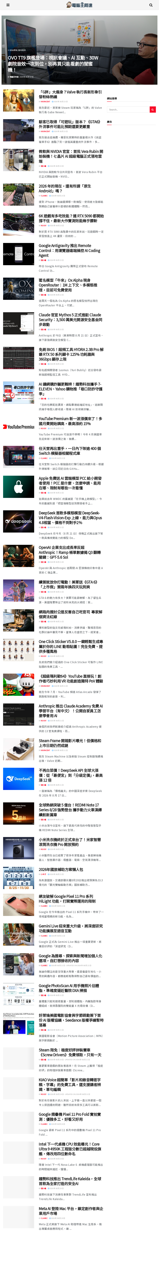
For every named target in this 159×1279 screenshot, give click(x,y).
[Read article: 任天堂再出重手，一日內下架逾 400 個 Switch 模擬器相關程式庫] (18, 457)
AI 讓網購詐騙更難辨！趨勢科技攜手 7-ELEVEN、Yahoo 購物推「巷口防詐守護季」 (70, 388)
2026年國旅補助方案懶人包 (61, 869)
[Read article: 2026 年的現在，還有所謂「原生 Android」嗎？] (18, 194)
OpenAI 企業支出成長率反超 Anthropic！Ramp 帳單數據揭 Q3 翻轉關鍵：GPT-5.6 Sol (70, 552)
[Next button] (147, 50)
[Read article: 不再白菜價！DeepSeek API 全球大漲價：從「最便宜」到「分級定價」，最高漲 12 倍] (18, 779)
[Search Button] (150, 4)
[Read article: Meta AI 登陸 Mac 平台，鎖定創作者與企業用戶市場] (18, 1217)
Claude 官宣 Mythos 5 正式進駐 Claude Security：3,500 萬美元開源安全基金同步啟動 (70, 319)
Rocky (43, 225)
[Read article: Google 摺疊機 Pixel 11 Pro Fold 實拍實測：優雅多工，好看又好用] (18, 1123)
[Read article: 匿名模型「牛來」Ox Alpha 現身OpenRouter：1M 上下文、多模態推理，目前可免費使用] (18, 289)
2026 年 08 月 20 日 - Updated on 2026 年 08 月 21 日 (69, 1059)
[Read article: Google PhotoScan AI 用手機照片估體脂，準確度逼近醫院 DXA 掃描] (18, 994)
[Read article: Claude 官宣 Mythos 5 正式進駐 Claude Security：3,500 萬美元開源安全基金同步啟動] (18, 323)
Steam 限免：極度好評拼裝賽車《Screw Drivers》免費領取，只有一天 (70, 1052)
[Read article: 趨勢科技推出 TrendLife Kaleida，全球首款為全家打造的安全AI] (18, 1187)
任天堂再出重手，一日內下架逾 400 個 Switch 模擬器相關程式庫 (70, 451)
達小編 (43, 166)
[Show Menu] (8, 4)
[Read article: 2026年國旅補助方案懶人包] (18, 878)
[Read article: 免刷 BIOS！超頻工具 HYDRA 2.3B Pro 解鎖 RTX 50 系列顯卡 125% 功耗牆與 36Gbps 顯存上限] (18, 358)
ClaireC (44, 195)
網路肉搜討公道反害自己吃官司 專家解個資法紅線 (70, 614)
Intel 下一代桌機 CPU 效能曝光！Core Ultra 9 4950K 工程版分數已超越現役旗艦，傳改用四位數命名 (70, 1148)
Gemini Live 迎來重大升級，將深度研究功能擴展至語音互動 (71, 928)
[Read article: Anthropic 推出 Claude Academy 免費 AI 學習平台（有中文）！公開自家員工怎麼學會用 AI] (18, 714)
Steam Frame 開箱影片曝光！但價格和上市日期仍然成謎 (70, 743)
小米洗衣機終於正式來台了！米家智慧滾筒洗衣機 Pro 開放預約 (70, 842)
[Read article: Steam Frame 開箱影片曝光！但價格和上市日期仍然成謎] (18, 749)
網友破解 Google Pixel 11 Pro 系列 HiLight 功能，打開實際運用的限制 (67, 898)
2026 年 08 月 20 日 (58, 1124)
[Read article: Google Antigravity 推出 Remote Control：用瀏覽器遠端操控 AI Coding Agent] (18, 254)
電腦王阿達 (14, 77)
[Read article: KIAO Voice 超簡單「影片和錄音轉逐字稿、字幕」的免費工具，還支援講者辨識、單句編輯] (18, 1088)
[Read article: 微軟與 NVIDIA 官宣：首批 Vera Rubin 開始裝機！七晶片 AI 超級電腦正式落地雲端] (18, 160)
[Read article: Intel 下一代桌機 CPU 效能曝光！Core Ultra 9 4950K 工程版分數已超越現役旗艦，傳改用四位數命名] (18, 1153)
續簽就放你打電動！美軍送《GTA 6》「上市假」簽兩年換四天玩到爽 (69, 584)
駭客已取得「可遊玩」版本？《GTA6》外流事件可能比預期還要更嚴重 (70, 124)
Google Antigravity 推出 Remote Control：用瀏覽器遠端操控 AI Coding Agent (69, 250)
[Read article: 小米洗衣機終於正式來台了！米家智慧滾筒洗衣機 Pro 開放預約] (18, 848)
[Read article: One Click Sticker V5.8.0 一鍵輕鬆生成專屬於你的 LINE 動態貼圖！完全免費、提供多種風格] (18, 650)
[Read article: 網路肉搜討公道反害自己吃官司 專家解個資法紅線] (18, 620)
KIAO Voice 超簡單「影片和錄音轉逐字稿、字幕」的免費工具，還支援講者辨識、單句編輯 (70, 1084)
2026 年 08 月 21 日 (56, 562)
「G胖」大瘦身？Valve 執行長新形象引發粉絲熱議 (70, 94)
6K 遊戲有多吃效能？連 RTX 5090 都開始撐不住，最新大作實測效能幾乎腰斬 (71, 218)
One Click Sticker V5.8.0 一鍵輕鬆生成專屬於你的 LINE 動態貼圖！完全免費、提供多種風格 (71, 646)
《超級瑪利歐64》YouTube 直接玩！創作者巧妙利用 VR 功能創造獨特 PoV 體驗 (71, 678)
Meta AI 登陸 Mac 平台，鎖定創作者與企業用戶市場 (71, 1211)
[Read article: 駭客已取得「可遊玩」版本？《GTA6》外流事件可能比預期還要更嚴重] (18, 130)
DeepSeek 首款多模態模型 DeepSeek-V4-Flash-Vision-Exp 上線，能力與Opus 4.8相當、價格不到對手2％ (70, 517)
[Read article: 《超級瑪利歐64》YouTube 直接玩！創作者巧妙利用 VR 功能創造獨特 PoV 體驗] (18, 685)
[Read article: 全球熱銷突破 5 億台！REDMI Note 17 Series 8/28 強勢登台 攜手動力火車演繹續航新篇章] (18, 813)
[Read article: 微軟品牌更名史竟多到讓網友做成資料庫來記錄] (18, 1247)
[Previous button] (11, 50)
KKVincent (45, 101)
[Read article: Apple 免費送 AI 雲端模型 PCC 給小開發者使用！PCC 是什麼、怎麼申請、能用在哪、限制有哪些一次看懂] (18, 487)
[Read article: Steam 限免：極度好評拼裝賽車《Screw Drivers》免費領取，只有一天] (18, 1058)
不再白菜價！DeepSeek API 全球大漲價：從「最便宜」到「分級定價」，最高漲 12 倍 (71, 775)
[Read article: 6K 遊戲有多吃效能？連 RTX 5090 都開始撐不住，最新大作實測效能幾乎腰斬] (18, 224)
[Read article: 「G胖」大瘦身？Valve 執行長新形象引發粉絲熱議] (18, 100)
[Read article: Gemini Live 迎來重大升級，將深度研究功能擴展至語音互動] (18, 934)
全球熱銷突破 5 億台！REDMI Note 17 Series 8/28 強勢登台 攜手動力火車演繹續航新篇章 (70, 809)
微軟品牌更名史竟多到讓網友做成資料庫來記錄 (70, 1240)
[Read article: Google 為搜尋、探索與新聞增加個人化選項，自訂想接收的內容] (18, 964)
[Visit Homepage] (79, 5)
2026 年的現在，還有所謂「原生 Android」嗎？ (65, 188)
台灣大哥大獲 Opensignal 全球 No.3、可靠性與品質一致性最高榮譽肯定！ (52, 66)
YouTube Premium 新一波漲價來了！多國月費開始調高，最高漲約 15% (70, 421)
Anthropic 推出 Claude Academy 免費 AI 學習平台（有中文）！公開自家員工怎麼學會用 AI (71, 710)
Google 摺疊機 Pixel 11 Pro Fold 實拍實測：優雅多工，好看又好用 (70, 1116)
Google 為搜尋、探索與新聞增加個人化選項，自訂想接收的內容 (70, 958)
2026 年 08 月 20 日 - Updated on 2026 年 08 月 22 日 (69, 1094)
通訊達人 (11, 56)
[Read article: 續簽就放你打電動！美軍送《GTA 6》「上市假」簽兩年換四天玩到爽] (18, 590)
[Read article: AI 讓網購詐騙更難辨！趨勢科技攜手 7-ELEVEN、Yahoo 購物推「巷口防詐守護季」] (18, 393)
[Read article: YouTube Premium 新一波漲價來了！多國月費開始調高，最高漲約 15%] (18, 427)
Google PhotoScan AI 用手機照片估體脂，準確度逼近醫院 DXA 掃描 (69, 988)
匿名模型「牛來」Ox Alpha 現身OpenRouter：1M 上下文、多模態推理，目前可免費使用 (68, 284)
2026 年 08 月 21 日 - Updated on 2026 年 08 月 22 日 (71, 965)
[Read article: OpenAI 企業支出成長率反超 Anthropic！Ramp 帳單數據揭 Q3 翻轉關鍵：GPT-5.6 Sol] (18, 556)
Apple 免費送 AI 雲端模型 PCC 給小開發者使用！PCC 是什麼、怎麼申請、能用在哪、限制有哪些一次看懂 (70, 482)
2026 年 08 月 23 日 (60, 101)
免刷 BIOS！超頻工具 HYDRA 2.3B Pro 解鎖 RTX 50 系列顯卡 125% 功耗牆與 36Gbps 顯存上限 (71, 354)
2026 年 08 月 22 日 (56, 294)
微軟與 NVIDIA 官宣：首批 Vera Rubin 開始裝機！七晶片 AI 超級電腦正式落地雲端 (71, 156)
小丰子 (43, 874)
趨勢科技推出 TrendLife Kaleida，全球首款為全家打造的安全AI (70, 1181)
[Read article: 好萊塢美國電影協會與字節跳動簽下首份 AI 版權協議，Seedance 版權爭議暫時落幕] (18, 1024)
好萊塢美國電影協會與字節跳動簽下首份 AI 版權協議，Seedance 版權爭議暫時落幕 (71, 1019)
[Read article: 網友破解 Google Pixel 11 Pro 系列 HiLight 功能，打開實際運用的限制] (18, 905)
